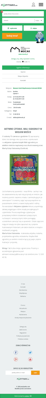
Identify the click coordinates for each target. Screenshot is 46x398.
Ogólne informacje (23, 68)
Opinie (23, 72)
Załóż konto (23, 330)
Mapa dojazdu (23, 76)
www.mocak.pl (23, 54)
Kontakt (23, 80)
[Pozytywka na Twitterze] (30, 352)
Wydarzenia (23, 314)
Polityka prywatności (23, 336)
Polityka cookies (23, 339)
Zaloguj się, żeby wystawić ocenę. (23, 59)
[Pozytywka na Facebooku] (16, 352)
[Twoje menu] (33, 4)
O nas (23, 284)
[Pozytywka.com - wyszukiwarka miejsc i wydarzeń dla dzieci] (9, 5)
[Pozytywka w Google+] (16, 359)
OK (31, 396)
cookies (26, 396)
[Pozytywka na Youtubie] (30, 359)
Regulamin (23, 333)
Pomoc (23, 305)
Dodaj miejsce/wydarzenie (23, 318)
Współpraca (23, 293)
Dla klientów (23, 290)
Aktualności (23, 308)
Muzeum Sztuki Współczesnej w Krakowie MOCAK (27, 88)
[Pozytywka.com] (23, 378)
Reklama (23, 296)
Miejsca (23, 311)
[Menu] (41, 4)
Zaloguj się (23, 327)
